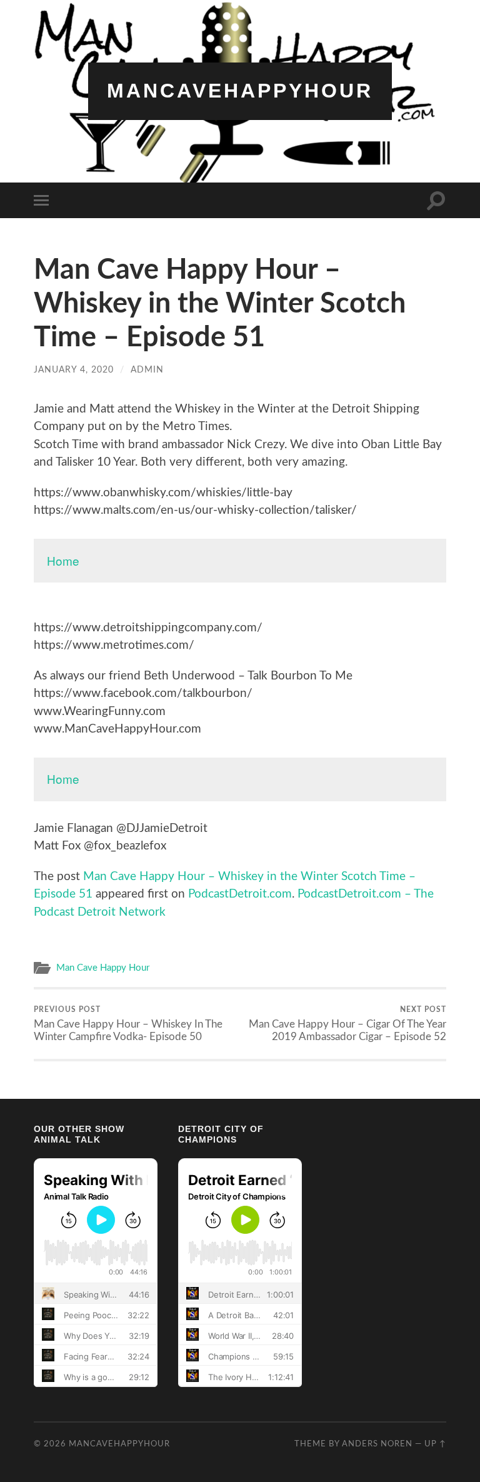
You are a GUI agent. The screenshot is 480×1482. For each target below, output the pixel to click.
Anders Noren (377, 1444)
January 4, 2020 (74, 369)
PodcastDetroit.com (240, 894)
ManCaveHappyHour (240, 90)
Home (63, 560)
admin (147, 369)
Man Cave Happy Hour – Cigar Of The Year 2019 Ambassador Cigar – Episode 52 (347, 1024)
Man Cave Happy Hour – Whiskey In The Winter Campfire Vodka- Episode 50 (128, 1024)
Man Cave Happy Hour (102, 968)
